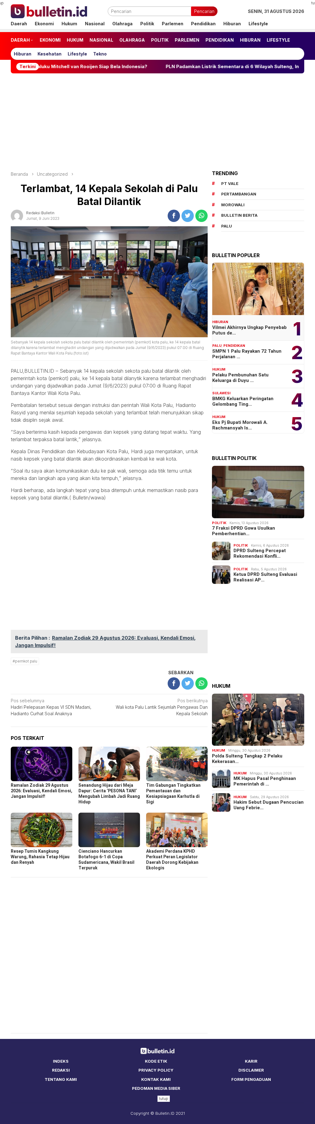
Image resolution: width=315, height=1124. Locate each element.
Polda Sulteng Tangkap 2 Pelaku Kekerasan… (247, 758)
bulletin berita (239, 215)
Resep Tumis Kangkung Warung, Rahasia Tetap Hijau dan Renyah (40, 857)
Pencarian (204, 11)
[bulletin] (49, 10)
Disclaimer (251, 1070)
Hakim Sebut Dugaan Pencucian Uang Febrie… (268, 804)
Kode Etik (156, 1061)
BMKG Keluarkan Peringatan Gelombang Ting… (242, 401)
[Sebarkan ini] (174, 216)
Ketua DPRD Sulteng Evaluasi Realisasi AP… (265, 577)
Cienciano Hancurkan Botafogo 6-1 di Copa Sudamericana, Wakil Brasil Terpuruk (106, 859)
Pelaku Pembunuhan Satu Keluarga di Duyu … (240, 377)
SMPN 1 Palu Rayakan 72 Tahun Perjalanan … (246, 353)
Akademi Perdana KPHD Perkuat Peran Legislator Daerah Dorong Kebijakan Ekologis (172, 859)
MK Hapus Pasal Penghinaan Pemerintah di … (264, 781)
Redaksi (61, 1070)
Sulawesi (221, 393)
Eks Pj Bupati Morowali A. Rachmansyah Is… (240, 425)
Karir (251, 1061)
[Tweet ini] (187, 216)
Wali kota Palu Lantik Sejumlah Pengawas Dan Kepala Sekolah (162, 707)
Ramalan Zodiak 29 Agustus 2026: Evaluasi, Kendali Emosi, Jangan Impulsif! (41, 791)
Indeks (61, 1061)
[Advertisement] (157, 122)
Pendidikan (234, 345)
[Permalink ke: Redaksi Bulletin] (17, 215)
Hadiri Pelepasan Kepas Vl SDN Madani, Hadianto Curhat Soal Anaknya (51, 707)
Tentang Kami (61, 1079)
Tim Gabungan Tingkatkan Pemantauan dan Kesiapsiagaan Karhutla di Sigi (173, 793)
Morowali (233, 204)
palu (226, 226)
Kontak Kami (156, 1079)
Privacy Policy (155, 1070)
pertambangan (238, 193)
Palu (216, 345)
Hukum (218, 369)
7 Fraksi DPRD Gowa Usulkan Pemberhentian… (243, 530)
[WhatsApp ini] (201, 216)
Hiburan (220, 322)
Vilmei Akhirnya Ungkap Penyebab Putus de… (249, 330)
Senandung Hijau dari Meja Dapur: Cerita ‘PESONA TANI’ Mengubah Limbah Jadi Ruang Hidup (109, 793)
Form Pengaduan (251, 1079)
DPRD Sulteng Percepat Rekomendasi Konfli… (259, 553)
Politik (219, 523)
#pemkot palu (25, 661)
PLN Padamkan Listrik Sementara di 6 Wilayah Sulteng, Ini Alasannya (212, 66)
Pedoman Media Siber (156, 1088)
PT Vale (229, 183)
